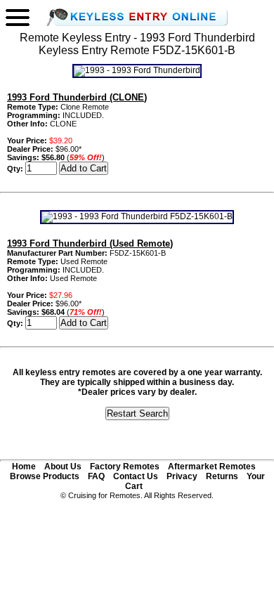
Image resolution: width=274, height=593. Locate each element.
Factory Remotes (124, 466)
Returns (222, 476)
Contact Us (135, 476)
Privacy (182, 476)
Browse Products (44, 476)
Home (24, 466)
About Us (62, 466)
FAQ (96, 476)
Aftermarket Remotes (212, 466)
